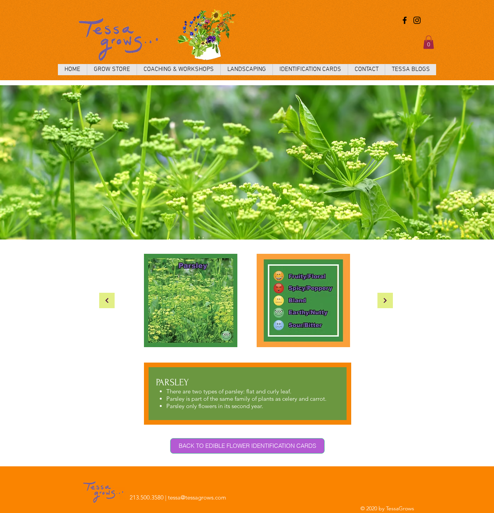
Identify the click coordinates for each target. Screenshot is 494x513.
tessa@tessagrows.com (197, 497)
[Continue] (107, 300)
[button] (428, 42)
